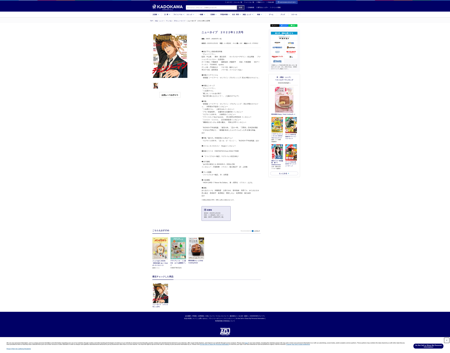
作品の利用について (190, 318)
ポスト (276, 25)
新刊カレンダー (263, 7)
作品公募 (271, 2)
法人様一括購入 (243, 316)
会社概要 (188, 316)
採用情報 (201, 316)
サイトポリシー (229, 318)
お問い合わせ (202, 318)
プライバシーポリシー (215, 318)
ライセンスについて (222, 316)
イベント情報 (276, 7)
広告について (209, 316)
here (246, 343)
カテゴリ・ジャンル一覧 (234, 2)
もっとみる (283, 173)
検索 (240, 7)
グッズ (283, 14)
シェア (285, 25)
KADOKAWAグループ (257, 316)
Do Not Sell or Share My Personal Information (250, 318)
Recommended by (246, 231)
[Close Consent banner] (446, 340)
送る (294, 25)
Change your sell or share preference (298, 344)
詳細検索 (251, 7)
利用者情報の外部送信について (225, 321)
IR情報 (194, 316)
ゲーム (271, 14)
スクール (294, 14)
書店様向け (233, 316)
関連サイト (261, 2)
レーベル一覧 (250, 2)
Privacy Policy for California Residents (19, 349)
